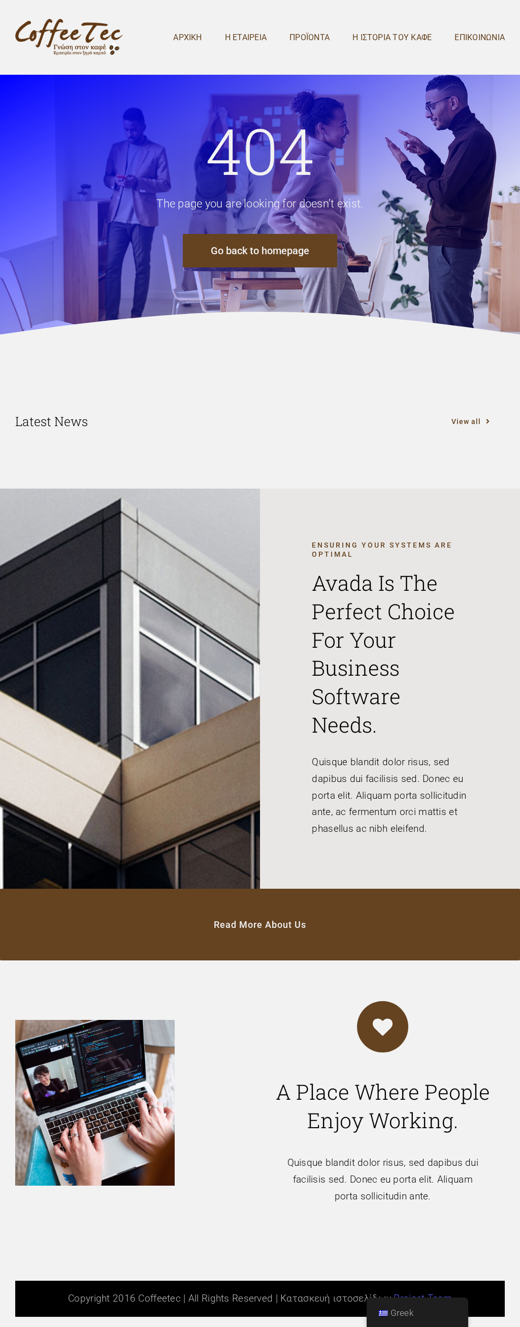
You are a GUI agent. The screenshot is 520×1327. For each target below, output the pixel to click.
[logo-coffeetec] (69, 23)
